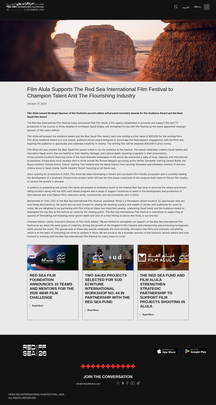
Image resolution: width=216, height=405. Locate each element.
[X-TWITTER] (123, 383)
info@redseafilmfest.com (88, 383)
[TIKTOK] (138, 383)
